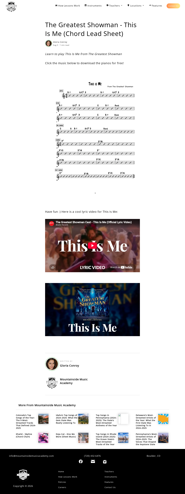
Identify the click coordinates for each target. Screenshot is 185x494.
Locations (136, 5)
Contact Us (173, 6)
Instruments (94, 5)
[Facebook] (81, 461)
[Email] (93, 461)
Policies (62, 482)
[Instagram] (104, 461)
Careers (62, 487)
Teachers (115, 5)
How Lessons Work (69, 5)
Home (61, 471)
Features (156, 5)
